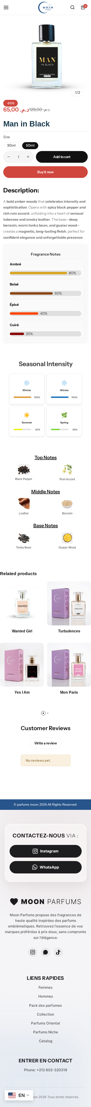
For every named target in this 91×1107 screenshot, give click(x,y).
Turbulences (69, 631)
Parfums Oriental (45, 1023)
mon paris (69, 692)
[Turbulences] (69, 603)
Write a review (45, 743)
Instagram (49, 851)
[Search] (72, 7)
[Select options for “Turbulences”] (84, 619)
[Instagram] (32, 952)
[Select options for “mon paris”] (84, 680)
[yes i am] (22, 665)
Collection (45, 1014)
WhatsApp (49, 867)
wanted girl (22, 631)
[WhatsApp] (45, 952)
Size (6, 137)
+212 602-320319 (52, 1070)
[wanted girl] (22, 603)
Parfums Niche (45, 1032)
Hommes (45, 996)
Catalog (45, 1041)
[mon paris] (69, 665)
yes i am (22, 692)
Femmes (45, 987)
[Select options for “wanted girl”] (37, 619)
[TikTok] (58, 952)
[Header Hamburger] (8, 7)
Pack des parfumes (45, 1005)
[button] (11, 145)
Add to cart (61, 157)
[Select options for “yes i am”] (37, 680)
